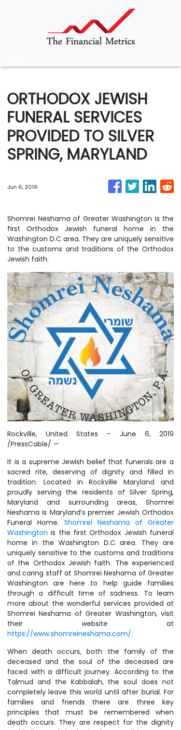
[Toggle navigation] (18, 59)
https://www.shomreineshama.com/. (70, 634)
